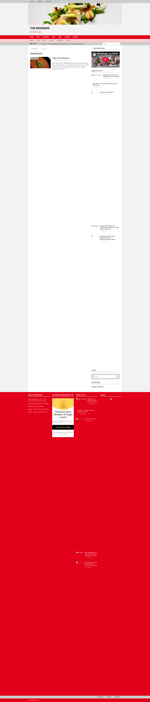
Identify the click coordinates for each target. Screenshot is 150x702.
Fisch (38, 40)
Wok (38, 37)
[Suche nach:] (111, 43)
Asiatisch (46, 37)
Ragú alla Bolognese (60, 58)
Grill (59, 37)
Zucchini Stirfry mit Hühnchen (40, 409)
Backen (75, 37)
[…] (64, 69)
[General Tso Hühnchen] (94, 157)
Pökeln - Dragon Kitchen (34, 412)
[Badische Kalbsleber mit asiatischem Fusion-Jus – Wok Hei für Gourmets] (95, 226)
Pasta (44, 40)
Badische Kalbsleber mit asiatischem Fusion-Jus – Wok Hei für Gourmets (109, 227)
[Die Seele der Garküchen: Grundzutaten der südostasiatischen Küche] (94, 300)
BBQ (53, 37)
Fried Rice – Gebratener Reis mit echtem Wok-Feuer (105, 84)
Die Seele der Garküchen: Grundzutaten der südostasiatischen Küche (107, 237)
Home (31, 37)
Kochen (67, 37)
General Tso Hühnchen (106, 92)
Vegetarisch (60, 40)
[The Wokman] (75, 23)
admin (64, 60)
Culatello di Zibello (43, 403)
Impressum (40, 1)
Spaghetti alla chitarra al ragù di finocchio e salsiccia (111, 76)
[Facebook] (113, 1)
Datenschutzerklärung (63, 436)
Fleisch (32, 40)
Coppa (45, 412)
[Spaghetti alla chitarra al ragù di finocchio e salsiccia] (96, 75)
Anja (29, 409)
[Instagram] (116, 1)
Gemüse (51, 40)
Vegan (68, 40)
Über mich (48, 1)
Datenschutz (100, 697)
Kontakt (32, 1)
